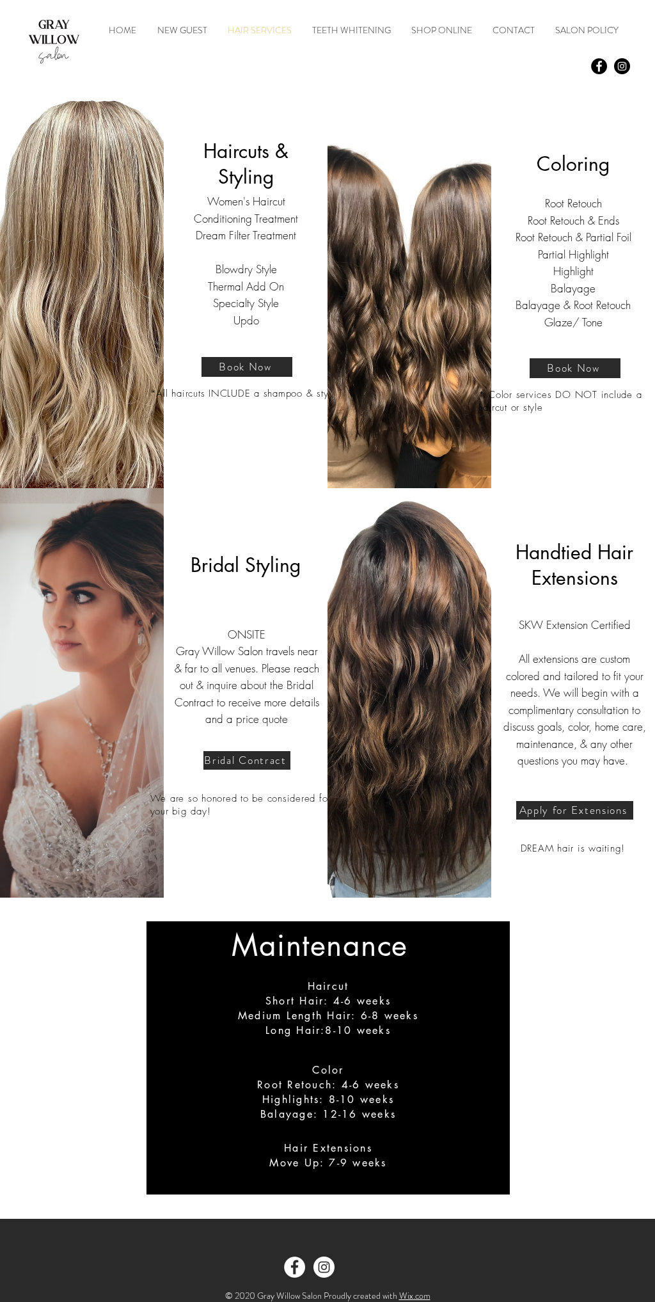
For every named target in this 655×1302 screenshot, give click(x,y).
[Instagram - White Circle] (324, 1267)
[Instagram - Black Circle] (622, 66)
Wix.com (414, 1295)
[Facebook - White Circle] (294, 1267)
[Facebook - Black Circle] (599, 66)
